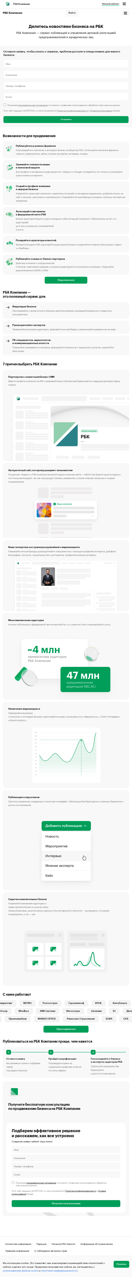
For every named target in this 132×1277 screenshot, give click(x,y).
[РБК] (7, 4)
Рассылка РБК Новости (63, 1243)
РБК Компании (21, 4)
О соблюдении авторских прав (50, 1250)
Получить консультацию (66, 1203)
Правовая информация (17, 1250)
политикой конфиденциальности (59, 1270)
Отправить (66, 119)
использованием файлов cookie (20, 1270)
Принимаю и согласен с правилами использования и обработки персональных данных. (64, 105)
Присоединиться (66, 1029)
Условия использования (101, 110)
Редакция (41, 1243)
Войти (72, 13)
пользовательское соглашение (33, 104)
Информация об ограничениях (96, 1243)
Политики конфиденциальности (72, 110)
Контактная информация (18, 1243)
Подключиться (66, 280)
